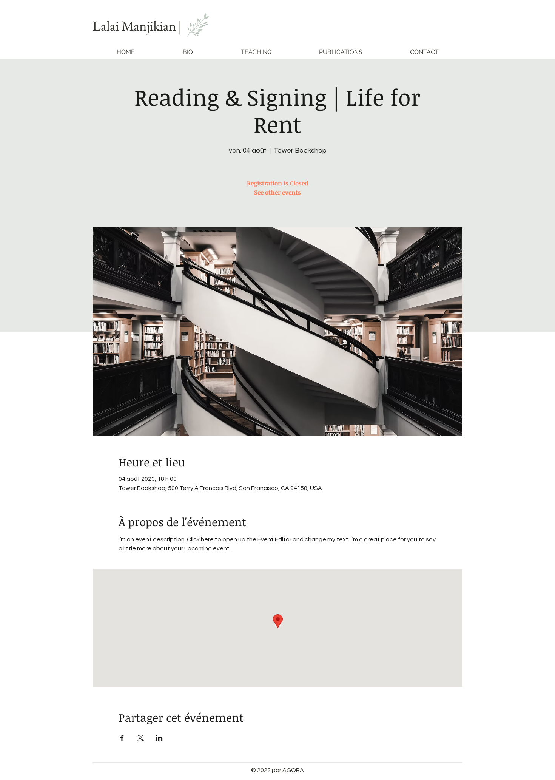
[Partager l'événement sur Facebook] (122, 738)
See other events (277, 192)
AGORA (293, 770)
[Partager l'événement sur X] (140, 738)
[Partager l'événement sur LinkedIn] (159, 738)
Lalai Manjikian (134, 26)
